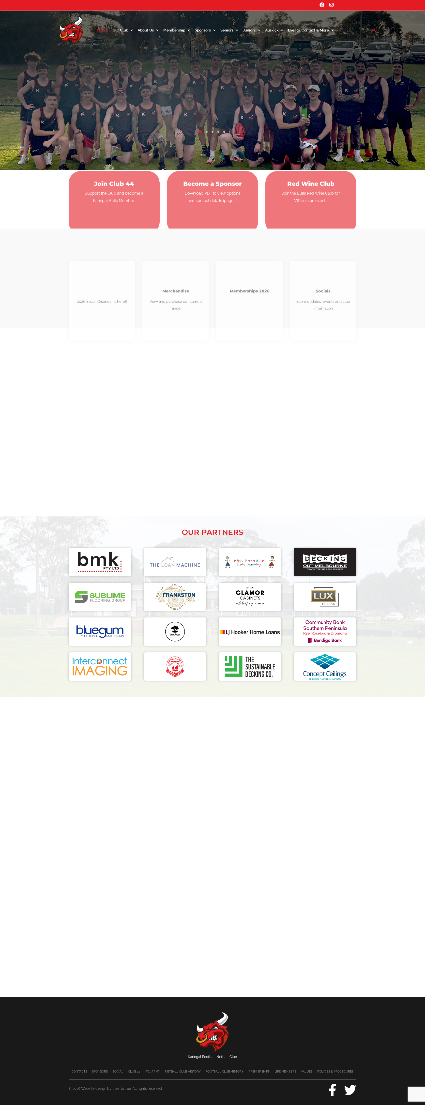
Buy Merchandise (236, 110)
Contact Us (182, 110)
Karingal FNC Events (101, 259)
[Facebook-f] (332, 1090)
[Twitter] (350, 1090)
